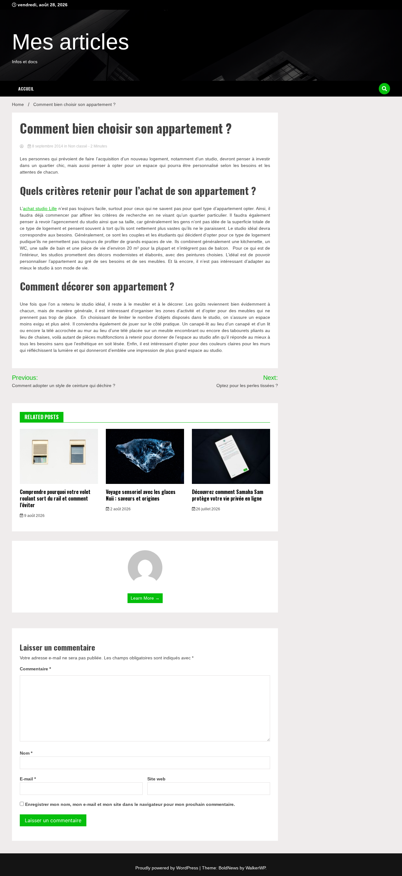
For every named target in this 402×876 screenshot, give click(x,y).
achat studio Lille (40, 208)
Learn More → (145, 598)
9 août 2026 (34, 515)
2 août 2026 (120, 509)
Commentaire (35, 668)
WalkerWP (255, 867)
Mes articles (70, 42)
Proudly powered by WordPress (167, 867)
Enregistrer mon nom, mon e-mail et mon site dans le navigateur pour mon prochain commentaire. (130, 804)
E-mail (28, 778)
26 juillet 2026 (207, 509)
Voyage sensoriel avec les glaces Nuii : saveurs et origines (141, 495)
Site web (156, 778)
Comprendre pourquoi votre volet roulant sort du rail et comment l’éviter (55, 498)
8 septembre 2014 (47, 146)
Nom (26, 753)
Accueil (26, 88)
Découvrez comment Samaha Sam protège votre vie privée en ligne (227, 495)
